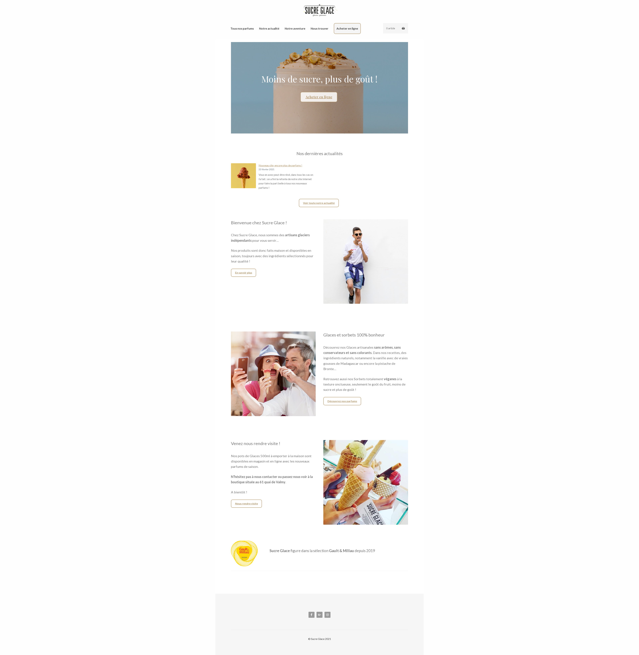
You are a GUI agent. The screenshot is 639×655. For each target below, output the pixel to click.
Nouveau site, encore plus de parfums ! (280, 165)
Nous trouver (319, 28)
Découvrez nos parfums (342, 401)
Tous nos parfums (242, 28)
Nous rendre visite (246, 503)
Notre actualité (269, 28)
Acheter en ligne (347, 28)
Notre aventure (295, 28)
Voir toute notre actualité (319, 202)
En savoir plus (243, 272)
